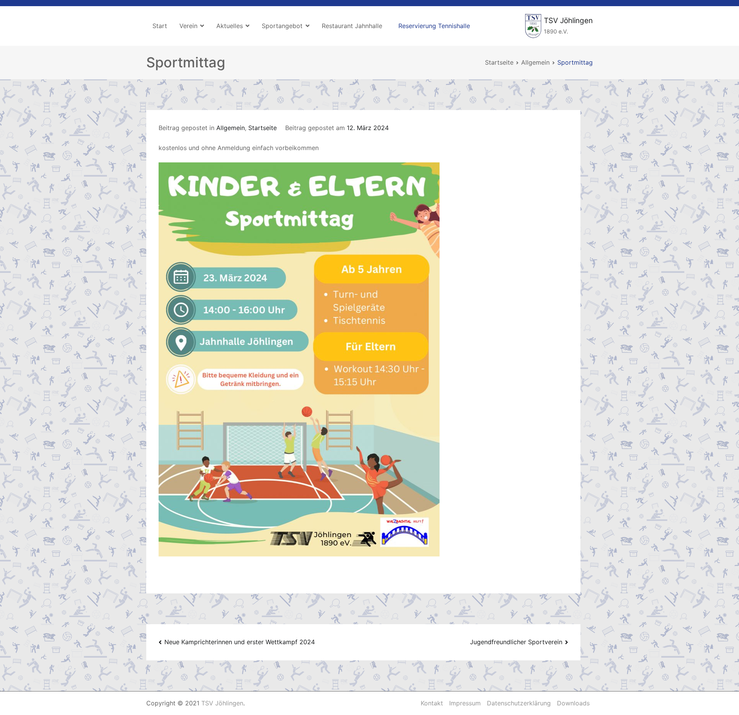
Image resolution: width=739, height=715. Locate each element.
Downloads (573, 703)
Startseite (262, 128)
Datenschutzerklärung (519, 703)
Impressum (465, 703)
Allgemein (230, 128)
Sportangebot (282, 26)
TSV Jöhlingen (568, 20)
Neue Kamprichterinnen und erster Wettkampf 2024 (239, 642)
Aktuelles (229, 26)
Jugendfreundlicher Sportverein (516, 642)
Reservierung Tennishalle (434, 26)
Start (159, 26)
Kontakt (432, 703)
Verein (188, 26)
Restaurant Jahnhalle (352, 26)
